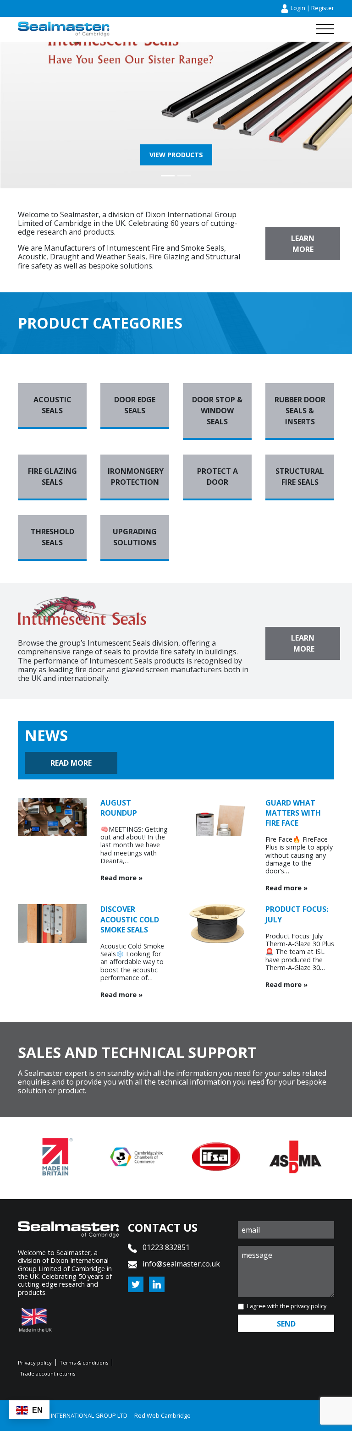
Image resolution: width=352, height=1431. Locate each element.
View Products (176, 154)
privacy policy (308, 1306)
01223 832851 (165, 1247)
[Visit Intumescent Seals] (176, 71)
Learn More (302, 243)
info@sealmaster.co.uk (181, 1264)
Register (322, 8)
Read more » (121, 877)
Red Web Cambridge (162, 1415)
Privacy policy (35, 1362)
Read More (71, 763)
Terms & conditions (84, 1362)
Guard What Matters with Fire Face (293, 813)
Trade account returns (47, 1373)
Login (298, 8)
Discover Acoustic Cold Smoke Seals (129, 919)
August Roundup (118, 808)
